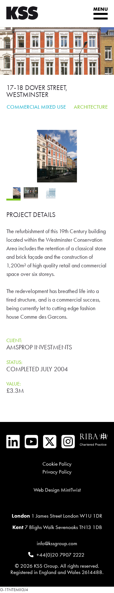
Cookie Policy (57, 464)
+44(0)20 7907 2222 (60, 555)
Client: (14, 340)
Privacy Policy (57, 472)
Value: (13, 383)
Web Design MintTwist (57, 490)
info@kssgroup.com (57, 543)
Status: (14, 362)
